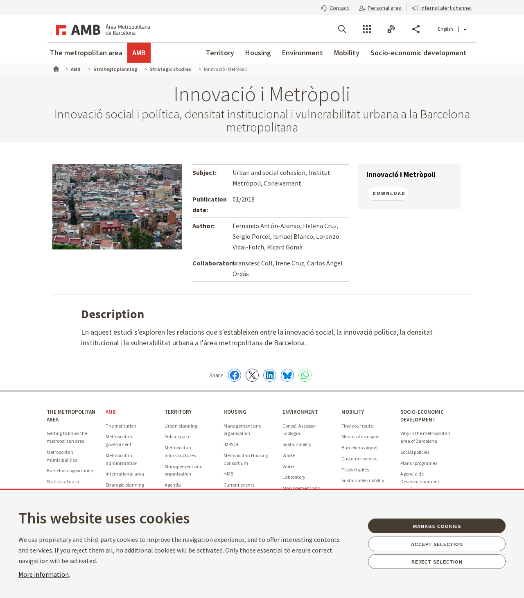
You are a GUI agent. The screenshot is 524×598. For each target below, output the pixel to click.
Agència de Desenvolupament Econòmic (419, 481)
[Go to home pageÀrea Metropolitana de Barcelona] (101, 28)
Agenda (173, 485)
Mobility (346, 52)
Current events (239, 485)
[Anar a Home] (55, 68)
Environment (302, 52)
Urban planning (181, 426)
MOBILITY (352, 411)
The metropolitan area (86, 52)
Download (389, 193)
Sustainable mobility (362, 480)
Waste (288, 455)
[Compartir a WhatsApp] (305, 375)
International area (125, 474)
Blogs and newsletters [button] (391, 29)
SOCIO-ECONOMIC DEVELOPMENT (422, 415)
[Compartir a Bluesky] (287, 375)
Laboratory (293, 477)
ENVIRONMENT (300, 411)
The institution (121, 426)
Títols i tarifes (355, 470)
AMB (139, 52)
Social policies (414, 452)
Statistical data (63, 481)
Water (288, 466)
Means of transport (360, 436)
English (445, 29)
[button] (335, 7)
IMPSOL (231, 444)
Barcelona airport (359, 447)
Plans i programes (418, 463)
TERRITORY (178, 411)
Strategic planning (125, 485)
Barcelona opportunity (70, 470)
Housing (258, 52)
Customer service (359, 458)
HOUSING (235, 411)
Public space (177, 436)
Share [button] (416, 29)
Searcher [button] (342, 29)
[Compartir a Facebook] (234, 375)
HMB (228, 474)
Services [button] (367, 29)
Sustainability (297, 444)
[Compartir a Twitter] (252, 375)
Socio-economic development (418, 52)
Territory (220, 52)
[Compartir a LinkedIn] (269, 375)
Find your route (357, 426)
